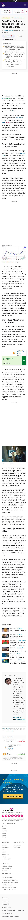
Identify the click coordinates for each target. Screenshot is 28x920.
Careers (4, 828)
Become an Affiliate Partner (8, 889)
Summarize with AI (9, 39)
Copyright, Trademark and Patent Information (13, 910)
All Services (5, 845)
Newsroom (4, 833)
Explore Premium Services (17, 17)
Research (4, 831)
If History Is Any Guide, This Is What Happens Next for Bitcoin (18, 662)
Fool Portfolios (5, 854)
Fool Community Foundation (9, 887)
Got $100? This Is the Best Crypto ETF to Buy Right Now (17, 656)
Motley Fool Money (6, 859)
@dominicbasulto (20, 719)
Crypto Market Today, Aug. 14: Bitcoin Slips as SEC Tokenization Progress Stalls (17, 644)
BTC (3, 98)
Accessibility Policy (6, 907)
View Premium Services (13, 796)
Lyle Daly (20, 628)
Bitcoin (14, 111)
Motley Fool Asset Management (10, 880)
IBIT (3, 123)
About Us (4, 826)
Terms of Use (5, 898)
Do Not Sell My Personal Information (11, 916)
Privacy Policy (5, 901)
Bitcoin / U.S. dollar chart (7, 262)
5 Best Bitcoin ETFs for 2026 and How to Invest (17, 637)
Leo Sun (19, 653)
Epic (3, 849)
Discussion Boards (6, 868)
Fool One (4, 856)
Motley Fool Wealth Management (10, 882)
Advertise (4, 838)
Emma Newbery (22, 640)
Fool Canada (17, 847)
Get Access (10, 748)
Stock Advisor (5, 847)
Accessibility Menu (14, 1)
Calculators (4, 870)
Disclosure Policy (6, 904)
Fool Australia (17, 845)
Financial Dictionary (6, 873)
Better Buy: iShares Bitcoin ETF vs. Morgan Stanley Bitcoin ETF (18, 650)
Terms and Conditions (7, 913)
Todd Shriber (20, 647)
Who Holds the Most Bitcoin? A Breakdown (18, 631)
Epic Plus (4, 852)
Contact (4, 835)
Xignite (13, 820)
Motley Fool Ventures (7, 884)
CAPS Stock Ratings (7, 866)
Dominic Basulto (8, 30)
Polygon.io (19, 820)
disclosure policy (10, 730)
